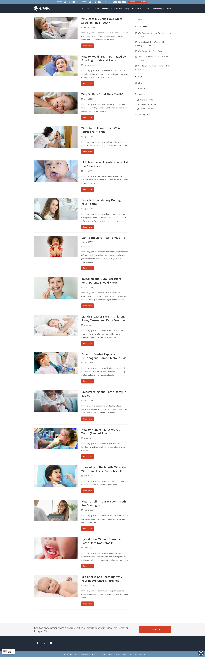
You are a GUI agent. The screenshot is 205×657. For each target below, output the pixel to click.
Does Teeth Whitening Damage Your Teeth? (101, 202)
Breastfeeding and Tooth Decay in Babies (103, 394)
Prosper (107, 2)
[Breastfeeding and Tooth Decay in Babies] (56, 400)
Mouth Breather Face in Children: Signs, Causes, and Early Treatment (104, 318)
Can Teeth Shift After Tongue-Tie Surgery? (103, 239)
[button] (201, 653)
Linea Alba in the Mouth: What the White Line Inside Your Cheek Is (104, 469)
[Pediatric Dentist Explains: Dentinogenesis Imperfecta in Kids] (56, 363)
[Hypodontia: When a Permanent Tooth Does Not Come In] (56, 548)
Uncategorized (144, 114)
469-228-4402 (120, 2)
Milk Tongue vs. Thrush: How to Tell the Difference (104, 164)
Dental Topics (143, 94)
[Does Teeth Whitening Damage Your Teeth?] (56, 209)
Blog (140, 83)
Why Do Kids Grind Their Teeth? (102, 94)
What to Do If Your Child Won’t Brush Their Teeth (101, 130)
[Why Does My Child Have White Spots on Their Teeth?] (56, 27)
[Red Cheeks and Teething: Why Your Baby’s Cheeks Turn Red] (56, 585)
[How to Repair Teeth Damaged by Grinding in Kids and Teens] (56, 65)
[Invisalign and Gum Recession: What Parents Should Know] (56, 287)
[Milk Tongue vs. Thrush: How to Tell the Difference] (56, 171)
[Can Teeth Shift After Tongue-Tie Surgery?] (56, 246)
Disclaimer (110, 654)
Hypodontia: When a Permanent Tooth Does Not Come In (102, 541)
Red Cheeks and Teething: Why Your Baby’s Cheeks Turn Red (101, 579)
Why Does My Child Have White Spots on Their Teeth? (101, 21)
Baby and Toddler (147, 100)
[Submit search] (168, 20)
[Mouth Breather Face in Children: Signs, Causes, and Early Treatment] (56, 325)
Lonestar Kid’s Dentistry (81, 654)
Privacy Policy (121, 654)
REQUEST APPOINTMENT (138, 2)
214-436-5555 (96, 2)
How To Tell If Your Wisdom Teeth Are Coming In (103, 503)
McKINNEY (83, 2)
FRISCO (59, 2)
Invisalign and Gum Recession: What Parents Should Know (101, 280)
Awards (143, 88)
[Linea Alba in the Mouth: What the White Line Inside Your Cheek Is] (56, 476)
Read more (87, 46)
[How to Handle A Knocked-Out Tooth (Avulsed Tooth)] (56, 438)
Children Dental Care (148, 104)
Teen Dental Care (147, 109)
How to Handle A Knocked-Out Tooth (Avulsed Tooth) (101, 431)
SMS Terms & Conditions (136, 654)
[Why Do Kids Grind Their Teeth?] (56, 103)
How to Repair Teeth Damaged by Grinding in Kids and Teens (103, 58)
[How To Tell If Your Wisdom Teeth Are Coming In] (56, 510)
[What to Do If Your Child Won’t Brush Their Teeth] (56, 137)
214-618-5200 (71, 2)
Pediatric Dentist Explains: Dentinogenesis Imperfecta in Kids (103, 356)
